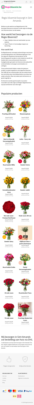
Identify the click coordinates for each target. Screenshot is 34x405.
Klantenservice (21, 376)
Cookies (4, 378)
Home (3, 10)
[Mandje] (26, 1)
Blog (3, 382)
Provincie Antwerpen (16, 10)
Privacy (4, 380)
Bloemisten (8, 10)
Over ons (4, 376)
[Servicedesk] (31, 1)
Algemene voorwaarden (23, 378)
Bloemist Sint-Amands (8, 12)
